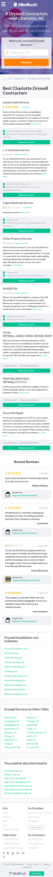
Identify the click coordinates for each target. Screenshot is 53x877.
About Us (7, 817)
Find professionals (36, 843)
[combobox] (26, 52)
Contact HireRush (10, 829)
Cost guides (33, 848)
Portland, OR (33, 721)
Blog (5, 821)
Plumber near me (12, 774)
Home (5, 812)
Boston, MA (32, 743)
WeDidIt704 (10, 288)
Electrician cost (11, 653)
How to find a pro (35, 839)
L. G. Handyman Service (16, 150)
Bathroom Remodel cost (15, 685)
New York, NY (10, 717)
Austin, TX (31, 736)
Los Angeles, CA (11, 721)
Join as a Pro (36, 827)
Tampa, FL (9, 743)
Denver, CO (32, 717)
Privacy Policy (33, 864)
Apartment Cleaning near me (17, 782)
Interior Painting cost (14, 662)
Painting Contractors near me (18, 789)
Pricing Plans (33, 821)
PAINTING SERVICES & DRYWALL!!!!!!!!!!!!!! (16, 380)
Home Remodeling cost (15, 680)
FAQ (5, 825)
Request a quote (26, 142)
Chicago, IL (9, 736)
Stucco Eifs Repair (13, 413)
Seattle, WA (32, 725)
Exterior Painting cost (14, 666)
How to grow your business (39, 812)
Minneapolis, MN (12, 747)
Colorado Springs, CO (37, 732)
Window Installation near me (17, 793)
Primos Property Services (17, 238)
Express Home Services (16, 102)
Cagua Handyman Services (18, 203)
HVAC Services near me (15, 778)
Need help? (37, 873)
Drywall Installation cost (16, 648)
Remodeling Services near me (18, 785)
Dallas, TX (31, 728)
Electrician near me (13, 771)
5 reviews (25, 107)
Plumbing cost (11, 671)
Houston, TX (10, 732)
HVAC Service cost (13, 657)
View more (36, 124)
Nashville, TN (10, 739)
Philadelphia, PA (11, 725)
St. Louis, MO (33, 747)
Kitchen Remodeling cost (16, 676)
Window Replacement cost (16, 689)
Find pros (26, 62)
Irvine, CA (31, 739)
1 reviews (27, 207)
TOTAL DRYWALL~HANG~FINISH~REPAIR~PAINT (27, 334)
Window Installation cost (16, 694)
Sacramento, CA (11, 728)
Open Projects (34, 817)
